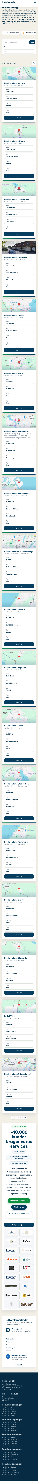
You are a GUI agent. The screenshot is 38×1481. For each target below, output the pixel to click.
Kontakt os (5, 1400)
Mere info (19, 118)
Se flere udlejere (19, 1225)
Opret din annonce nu (19, 1200)
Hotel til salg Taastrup (9, 1460)
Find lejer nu (19, 1207)
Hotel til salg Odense (9, 1412)
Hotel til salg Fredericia (10, 1454)
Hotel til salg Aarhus (9, 1410)
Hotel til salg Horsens (9, 1426)
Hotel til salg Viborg (8, 1452)
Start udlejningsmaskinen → (19, 1214)
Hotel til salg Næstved (9, 1445)
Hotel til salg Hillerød (9, 1469)
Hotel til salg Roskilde (9, 1430)
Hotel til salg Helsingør (9, 1443)
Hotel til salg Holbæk (9, 1471)
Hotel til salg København (10, 1408)
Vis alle (20, 1365)
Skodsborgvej (10, 1348)
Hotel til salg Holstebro (9, 1458)
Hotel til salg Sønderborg (10, 1472)
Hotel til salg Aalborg (9, 1413)
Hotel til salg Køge (8, 1456)
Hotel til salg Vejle (8, 1428)
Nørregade (9, 1345)
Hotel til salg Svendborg (10, 1474)
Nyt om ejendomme (8, 1399)
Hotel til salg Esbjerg (9, 1415)
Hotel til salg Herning (9, 1437)
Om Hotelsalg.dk (7, 1397)
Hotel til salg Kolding (9, 1424)
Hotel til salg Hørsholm (9, 1441)
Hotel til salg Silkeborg (9, 1439)
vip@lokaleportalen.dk (10, 23)
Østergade (9, 1342)
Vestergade (10, 1339)
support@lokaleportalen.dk (11, 1387)
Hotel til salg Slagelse (9, 1467)
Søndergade (10, 1351)
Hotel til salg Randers (9, 1423)
